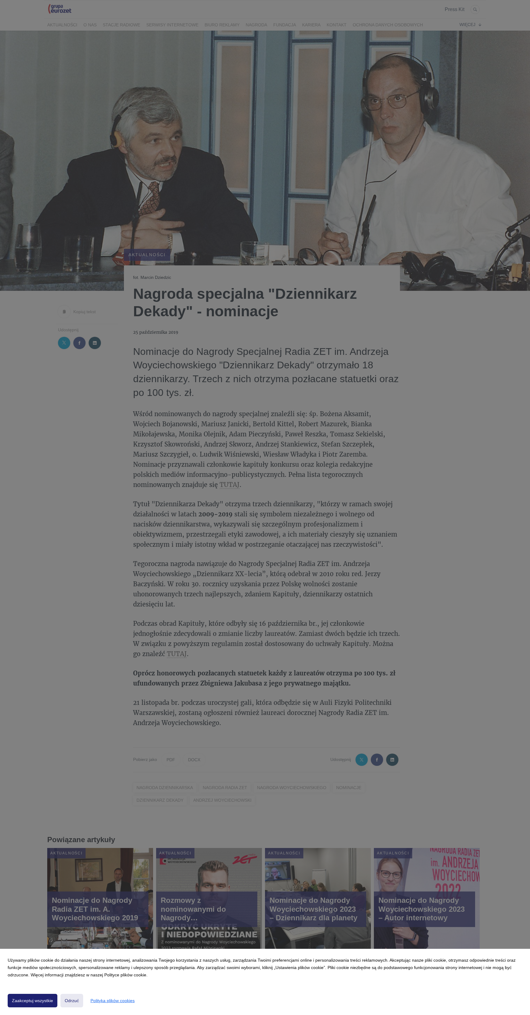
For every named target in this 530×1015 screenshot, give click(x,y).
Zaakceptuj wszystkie (32, 1000)
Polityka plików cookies (112, 1000)
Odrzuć (72, 1000)
